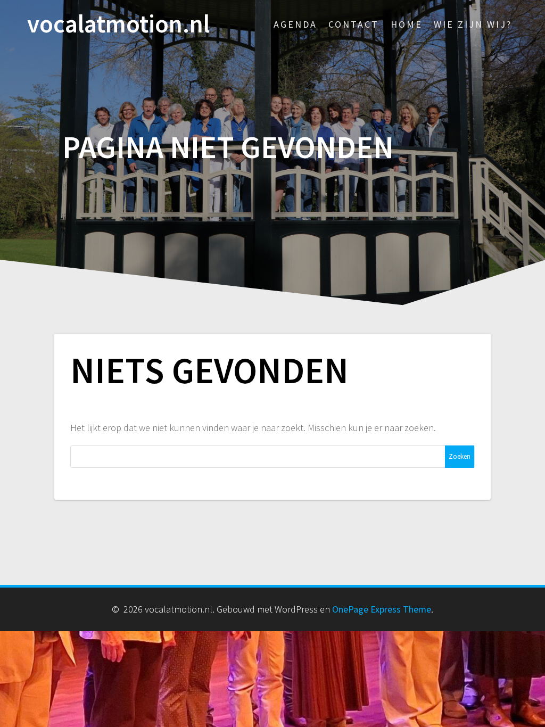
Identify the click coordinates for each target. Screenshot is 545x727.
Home (407, 24)
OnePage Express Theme (381, 609)
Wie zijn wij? (473, 24)
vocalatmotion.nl (118, 24)
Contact (353, 24)
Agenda (295, 24)
